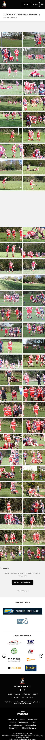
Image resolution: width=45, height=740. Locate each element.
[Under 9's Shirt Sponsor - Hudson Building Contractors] (30, 660)
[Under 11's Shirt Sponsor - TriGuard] (14, 668)
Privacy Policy (30, 725)
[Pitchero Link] (22, 714)
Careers (13, 722)
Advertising (32, 719)
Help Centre (12, 719)
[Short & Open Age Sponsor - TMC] (30, 643)
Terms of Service (15, 725)
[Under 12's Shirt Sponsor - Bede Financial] (30, 668)
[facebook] (20, 690)
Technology (23, 722)
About (22, 719)
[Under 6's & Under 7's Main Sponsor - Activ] (30, 651)
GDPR (33, 722)
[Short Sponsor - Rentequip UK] (14, 643)
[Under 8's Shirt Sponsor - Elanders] (14, 660)
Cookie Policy (14, 728)
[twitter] (25, 690)
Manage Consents (29, 728)
